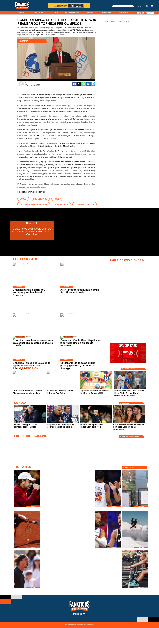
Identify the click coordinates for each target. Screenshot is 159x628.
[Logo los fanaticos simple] (22, 11)
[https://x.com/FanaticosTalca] (143, 13)
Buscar (139, 6)
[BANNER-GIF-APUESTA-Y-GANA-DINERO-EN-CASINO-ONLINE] (69, 8)
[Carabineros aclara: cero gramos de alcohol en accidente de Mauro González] (22, 313)
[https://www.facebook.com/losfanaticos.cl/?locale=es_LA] (138, 13)
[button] (23, 199)
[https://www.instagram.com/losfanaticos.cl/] (140, 13)
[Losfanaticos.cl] (147, 6)
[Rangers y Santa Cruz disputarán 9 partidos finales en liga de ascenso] (69, 313)
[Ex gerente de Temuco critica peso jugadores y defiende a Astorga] (68, 336)
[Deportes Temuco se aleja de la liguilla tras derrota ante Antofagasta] (22, 336)
